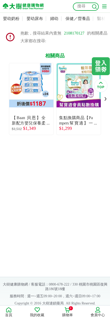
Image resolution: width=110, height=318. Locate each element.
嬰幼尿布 (35, 18)
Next (106, 99)
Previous (4, 99)
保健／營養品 (77, 18)
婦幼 (54, 18)
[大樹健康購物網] (23, 6)
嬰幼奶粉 (11, 18)
